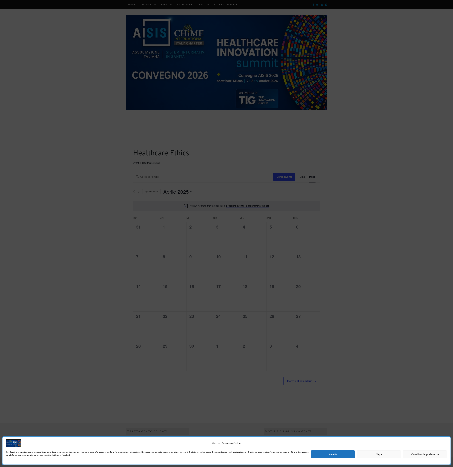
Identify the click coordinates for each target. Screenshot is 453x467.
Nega (379, 454)
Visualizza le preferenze (425, 454)
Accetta (332, 454)
